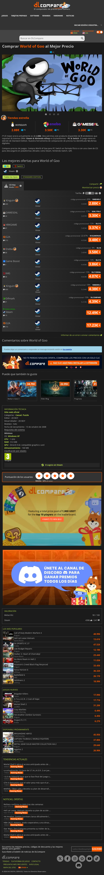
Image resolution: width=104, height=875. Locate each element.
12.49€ (93, 312)
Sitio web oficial (11, 412)
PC (8, 166)
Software (34, 16)
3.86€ (94, 264)
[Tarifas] (89, 193)
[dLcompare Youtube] (88, 858)
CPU (6, 439)
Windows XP (14, 436)
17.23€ (93, 325)
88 (6, 253)
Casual (19, 415)
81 (6, 302)
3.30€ (94, 215)
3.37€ (94, 227)
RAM (6, 442)
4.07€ (94, 276)
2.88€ (94, 203)
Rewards (46, 16)
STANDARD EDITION (32, 177)
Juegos (5, 16)
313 (6, 240)
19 (6, 315)
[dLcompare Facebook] (66, 858)
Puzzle (26, 415)
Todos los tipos (11, 177)
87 (6, 228)
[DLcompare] (11, 857)
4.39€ (94, 301)
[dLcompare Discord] (78, 865)
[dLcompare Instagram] (74, 858)
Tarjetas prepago (19, 16)
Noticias (70, 16)
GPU (6, 445)
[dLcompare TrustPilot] (81, 858)
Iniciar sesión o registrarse (87, 25)
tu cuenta (67, 349)
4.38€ (94, 289)
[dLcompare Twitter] (59, 858)
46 (6, 277)
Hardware (58, 16)
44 (6, 216)
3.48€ (94, 239)
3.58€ (94, 252)
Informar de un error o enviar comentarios (80, 335)
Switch (20, 166)
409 (6, 204)
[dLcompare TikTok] (96, 858)
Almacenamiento (12, 448)
